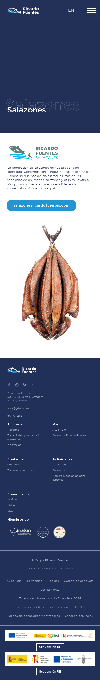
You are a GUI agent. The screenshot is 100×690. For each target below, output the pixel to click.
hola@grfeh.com (18, 408)
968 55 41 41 (15, 416)
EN (71, 10)
